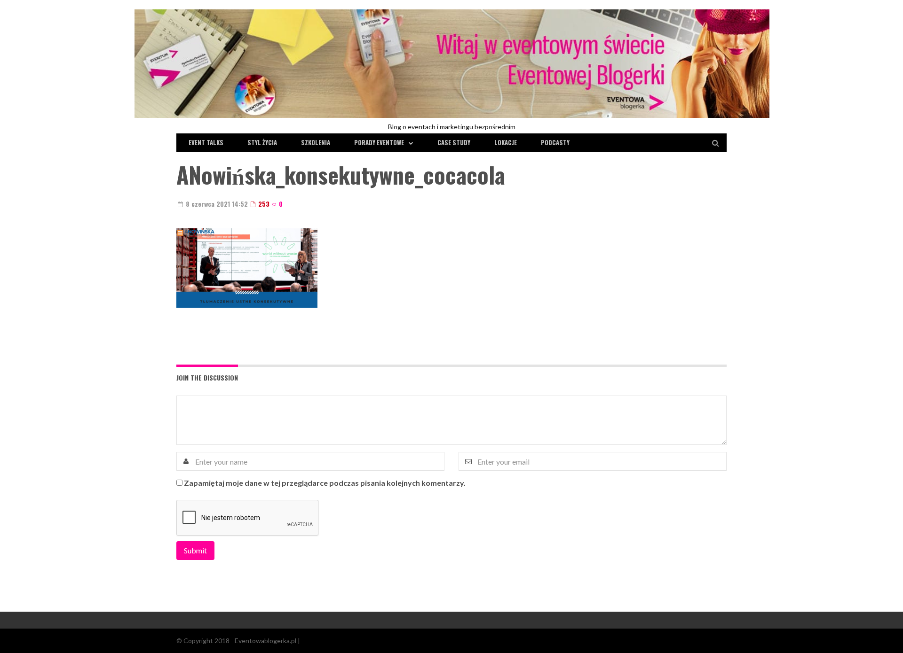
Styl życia (262, 142)
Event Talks (206, 142)
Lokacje (505, 142)
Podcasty (555, 142)
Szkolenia (315, 142)
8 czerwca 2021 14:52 (216, 204)
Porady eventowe (379, 142)
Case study (453, 142)
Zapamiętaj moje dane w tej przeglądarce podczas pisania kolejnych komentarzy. (325, 482)
